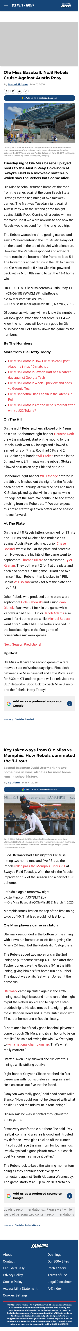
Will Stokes (45, 456)
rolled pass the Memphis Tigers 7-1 (39, 866)
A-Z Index (55, 1288)
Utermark (10, 991)
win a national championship (28, 1044)
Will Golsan (22, 582)
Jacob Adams (54, 613)
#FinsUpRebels (47, 293)
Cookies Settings (15, 1295)
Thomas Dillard (32, 560)
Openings (54, 1254)
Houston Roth (64, 434)
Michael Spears (58, 619)
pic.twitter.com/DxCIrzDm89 (24, 299)
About (7, 1254)
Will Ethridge (49, 476)
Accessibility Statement (20, 1288)
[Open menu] (6, 5)
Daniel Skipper (18, 84)
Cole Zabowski (32, 602)
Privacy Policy (13, 1275)
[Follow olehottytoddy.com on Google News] (69, 703)
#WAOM (29, 293)
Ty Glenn (14, 782)
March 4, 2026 (63, 902)
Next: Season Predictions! (22, 644)
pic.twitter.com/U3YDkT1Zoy (25, 897)
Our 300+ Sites (58, 1261)
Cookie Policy (12, 1282)
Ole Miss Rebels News (27, 1225)
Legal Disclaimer (60, 1282)
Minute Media (21, 1305)
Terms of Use (57, 1275)
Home (7, 719)
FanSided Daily (14, 1268)
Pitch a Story (57, 1268)
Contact (9, 1261)
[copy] (26, 91)
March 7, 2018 (63, 304)
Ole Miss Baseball (25, 719)
